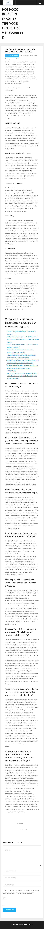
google (12, 67)
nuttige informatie (28, 71)
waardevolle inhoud (25, 79)
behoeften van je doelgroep (15, 62)
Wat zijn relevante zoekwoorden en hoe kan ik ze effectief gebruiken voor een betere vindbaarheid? (22, 367)
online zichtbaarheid (11, 74)
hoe (8, 59)
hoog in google (9, 69)
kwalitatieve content (16, 71)
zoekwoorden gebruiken (22, 81)
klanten (7, 71)
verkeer (16, 79)
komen (12, 59)
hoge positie (30, 67)
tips (35, 76)
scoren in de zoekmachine (21, 76)
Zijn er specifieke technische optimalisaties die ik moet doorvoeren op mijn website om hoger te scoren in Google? (22, 375)
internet (30, 69)
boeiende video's (17, 64)
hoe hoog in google (20, 67)
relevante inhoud (23, 74)
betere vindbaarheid (30, 62)
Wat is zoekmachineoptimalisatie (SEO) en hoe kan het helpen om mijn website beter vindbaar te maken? (23, 339)
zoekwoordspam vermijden (13, 83)
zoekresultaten (9, 81)
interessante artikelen (21, 69)
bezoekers (8, 64)
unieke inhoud (9, 79)
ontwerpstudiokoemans (30, 55)
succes (32, 76)
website (17, 59)
